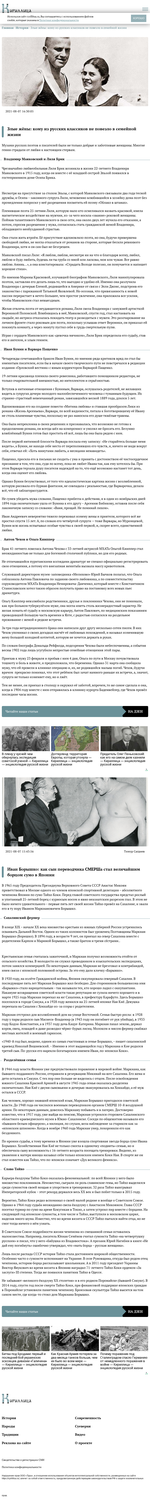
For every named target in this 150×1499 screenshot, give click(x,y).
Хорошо (139, 18)
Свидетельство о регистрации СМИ (23, 1460)
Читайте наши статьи (74, 711)
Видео (80, 1434)
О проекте (83, 1443)
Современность (88, 1418)
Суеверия (83, 1426)
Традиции (10, 1434)
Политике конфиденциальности (59, 20)
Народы (8, 1426)
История (9, 1418)
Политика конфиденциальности (22, 1467)
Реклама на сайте (16, 1443)
